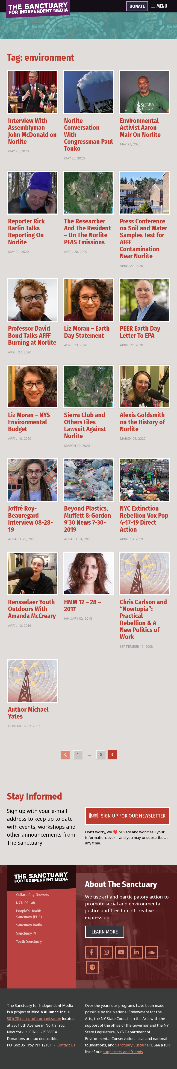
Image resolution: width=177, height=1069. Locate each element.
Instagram (106, 952)
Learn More (104, 932)
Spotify (92, 967)
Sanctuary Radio (29, 925)
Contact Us (66, 1045)
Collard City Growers (32, 894)
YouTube (121, 952)
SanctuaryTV (26, 933)
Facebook (91, 952)
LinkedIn (136, 952)
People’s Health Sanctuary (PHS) (29, 914)
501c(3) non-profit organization (34, 1018)
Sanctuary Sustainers (133, 1045)
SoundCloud (151, 952)
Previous (65, 754)
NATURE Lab (25, 903)
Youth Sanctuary (29, 941)
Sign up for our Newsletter (133, 816)
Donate (137, 6)
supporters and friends (123, 1051)
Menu (161, 6)
